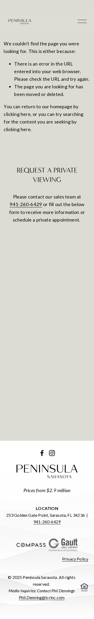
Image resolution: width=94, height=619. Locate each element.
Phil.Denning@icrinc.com (41, 597)
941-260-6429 (26, 204)
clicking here (17, 114)
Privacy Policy (75, 558)
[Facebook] (42, 453)
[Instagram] (52, 453)
